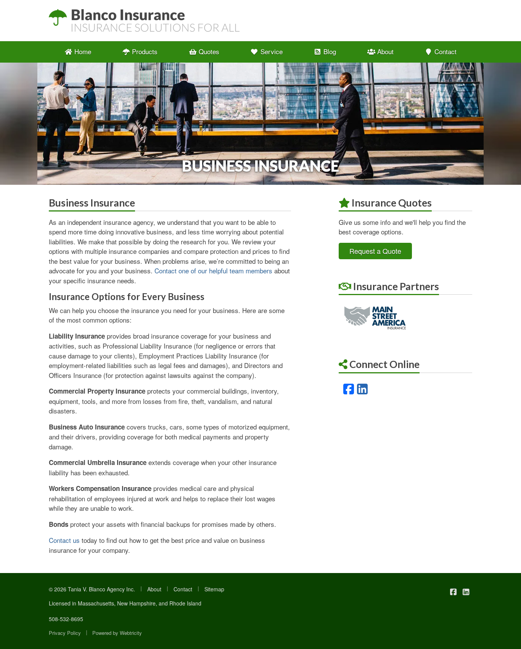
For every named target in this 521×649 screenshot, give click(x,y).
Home (81, 51)
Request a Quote (375, 251)
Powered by (117, 632)
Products (144, 51)
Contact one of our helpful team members (213, 270)
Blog (329, 51)
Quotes (208, 51)
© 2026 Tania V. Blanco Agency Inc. (92, 589)
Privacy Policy (65, 632)
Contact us (64, 540)
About (384, 51)
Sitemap (214, 589)
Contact (445, 51)
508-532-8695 (66, 619)
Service (271, 51)
